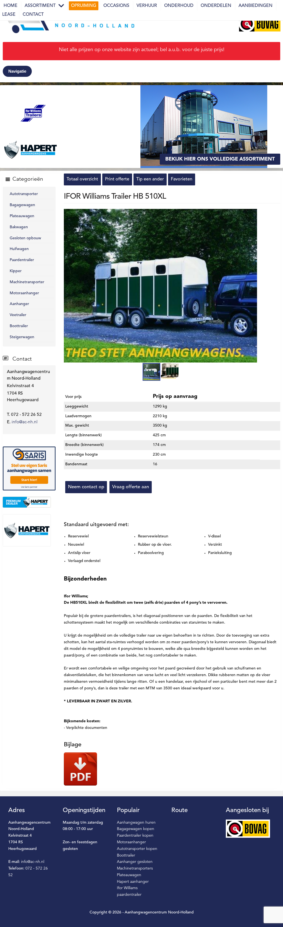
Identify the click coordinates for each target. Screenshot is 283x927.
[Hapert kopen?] (29, 530)
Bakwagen (19, 227)
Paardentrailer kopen (135, 835)
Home (10, 6)
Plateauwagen (22, 216)
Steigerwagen (22, 337)
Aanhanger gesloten (135, 862)
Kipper (16, 271)
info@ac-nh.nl (25, 422)
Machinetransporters (135, 868)
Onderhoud (178, 6)
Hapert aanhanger (133, 882)
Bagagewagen (22, 205)
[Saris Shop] (29, 468)
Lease (8, 14)
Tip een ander (150, 179)
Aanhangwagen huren (136, 822)
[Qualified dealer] (29, 502)
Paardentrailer (22, 260)
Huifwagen (19, 249)
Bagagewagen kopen (135, 829)
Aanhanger (19, 304)
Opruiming (83, 6)
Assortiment (40, 6)
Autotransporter (24, 194)
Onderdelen (216, 6)
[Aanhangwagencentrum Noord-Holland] (69, 24)
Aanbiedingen (255, 6)
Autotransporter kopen (137, 849)
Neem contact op (86, 487)
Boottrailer (19, 326)
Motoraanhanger (24, 293)
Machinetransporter (27, 282)
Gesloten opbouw (25, 238)
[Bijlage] (80, 769)
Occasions (116, 6)
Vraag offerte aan (130, 487)
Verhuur (147, 6)
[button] (252, 213)
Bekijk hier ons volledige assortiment (220, 159)
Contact (33, 14)
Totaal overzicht (82, 179)
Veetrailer (18, 315)
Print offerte (117, 179)
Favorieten (181, 179)
